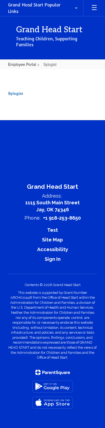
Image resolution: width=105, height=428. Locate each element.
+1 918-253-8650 (62, 218)
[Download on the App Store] (52, 403)
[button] (43, 8)
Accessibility (52, 249)
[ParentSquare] (52, 372)
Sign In (53, 259)
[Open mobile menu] (94, 8)
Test (52, 230)
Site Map (52, 239)
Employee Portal (22, 64)
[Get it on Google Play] (52, 386)
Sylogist (15, 93)
